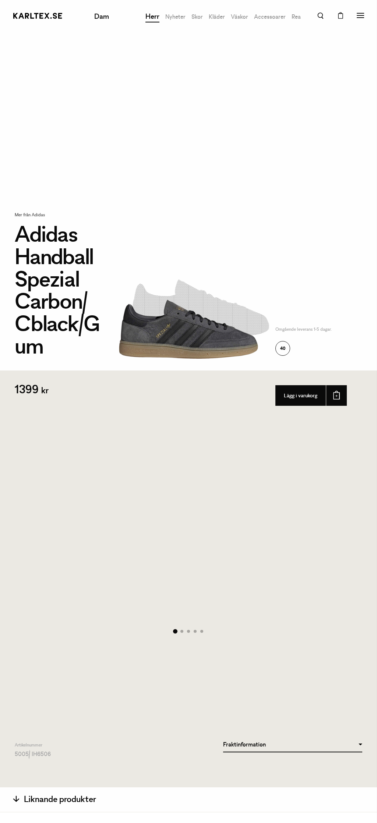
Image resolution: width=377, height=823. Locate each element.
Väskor (239, 17)
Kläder (217, 17)
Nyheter (175, 17)
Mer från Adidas (30, 215)
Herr (152, 17)
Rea (296, 17)
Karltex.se (37, 16)
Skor (197, 17)
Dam (101, 17)
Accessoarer (270, 17)
